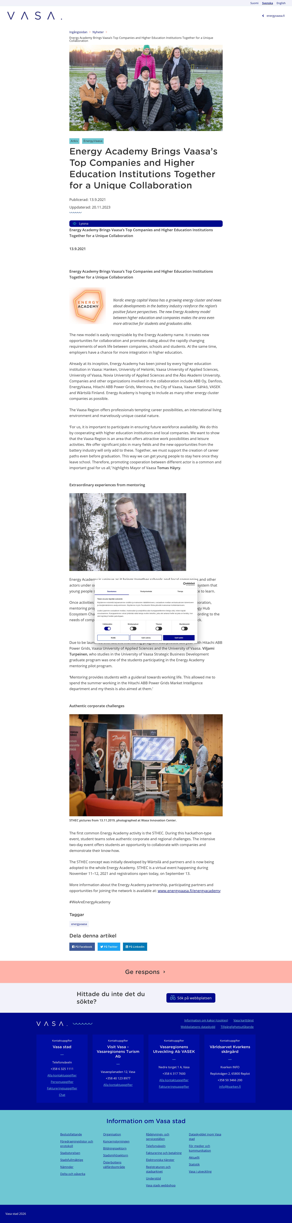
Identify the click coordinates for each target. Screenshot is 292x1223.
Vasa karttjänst (243, 1020)
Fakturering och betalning (164, 1153)
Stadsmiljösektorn (115, 1155)
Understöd (153, 1178)
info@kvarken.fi (230, 1087)
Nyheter (98, 32)
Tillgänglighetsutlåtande (237, 1027)
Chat (62, 1095)
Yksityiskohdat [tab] (146, 591)
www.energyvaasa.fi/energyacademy (189, 890)
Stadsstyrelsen (70, 1153)
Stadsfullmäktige (71, 1160)
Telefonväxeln (156, 1146)
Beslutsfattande (71, 1134)
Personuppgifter (62, 1082)
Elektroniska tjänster (160, 1160)
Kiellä (113, 638)
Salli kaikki (179, 638)
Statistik (194, 1164)
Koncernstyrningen (116, 1141)
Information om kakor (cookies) (206, 1020)
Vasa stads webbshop (161, 1185)
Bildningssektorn (114, 1148)
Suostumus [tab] (111, 591)
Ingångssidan (78, 32)
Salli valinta (146, 638)
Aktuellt (194, 1157)
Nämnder (66, 1167)
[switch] (133, 628)
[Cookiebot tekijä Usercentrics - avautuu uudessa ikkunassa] (185, 584)
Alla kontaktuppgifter (62, 1075)
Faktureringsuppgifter (62, 1088)
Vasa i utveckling (200, 1171)
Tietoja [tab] (180, 591)
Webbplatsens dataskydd (198, 1027)
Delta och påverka (72, 1174)
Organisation (112, 1134)
